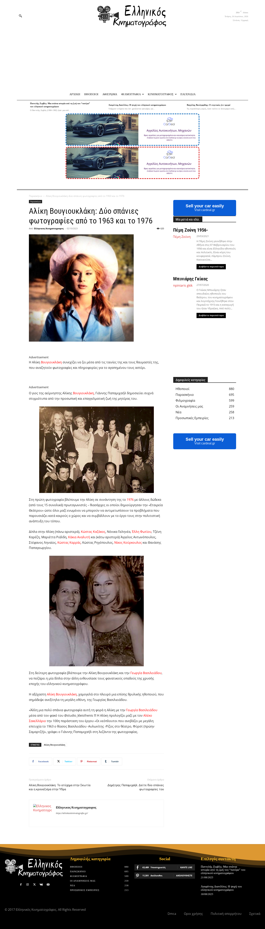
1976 (130, 499)
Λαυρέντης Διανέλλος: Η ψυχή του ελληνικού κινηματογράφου (137, 105)
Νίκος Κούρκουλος (128, 542)
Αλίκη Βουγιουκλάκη (62, 694)
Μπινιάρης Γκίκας (190, 279)
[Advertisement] (132, 60)
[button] (20, 15)
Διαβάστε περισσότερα (211, 266)
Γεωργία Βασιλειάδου (146, 673)
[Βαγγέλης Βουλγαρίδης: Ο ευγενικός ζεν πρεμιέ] (179, 107)
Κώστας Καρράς (69, 542)
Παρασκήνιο (35, 196)
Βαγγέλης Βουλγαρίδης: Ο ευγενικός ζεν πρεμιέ (208, 105)
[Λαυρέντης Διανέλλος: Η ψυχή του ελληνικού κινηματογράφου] (101, 107)
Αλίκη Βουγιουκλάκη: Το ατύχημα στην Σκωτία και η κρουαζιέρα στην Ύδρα (59, 787)
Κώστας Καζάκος (93, 531)
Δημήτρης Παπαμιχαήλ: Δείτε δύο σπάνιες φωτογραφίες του (135, 787)
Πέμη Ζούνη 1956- (190, 230)
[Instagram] (27, 884)
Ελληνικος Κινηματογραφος (49, 228)
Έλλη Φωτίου (141, 531)
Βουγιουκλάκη (51, 362)
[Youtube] (48, 884)
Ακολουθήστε (184, 875)
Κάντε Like (186, 867)
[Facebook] (20, 884)
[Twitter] (34, 884)
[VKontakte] (41, 884)
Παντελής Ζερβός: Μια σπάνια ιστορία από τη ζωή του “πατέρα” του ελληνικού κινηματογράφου (223, 870)
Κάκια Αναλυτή (79, 537)
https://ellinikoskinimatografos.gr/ (72, 813)
